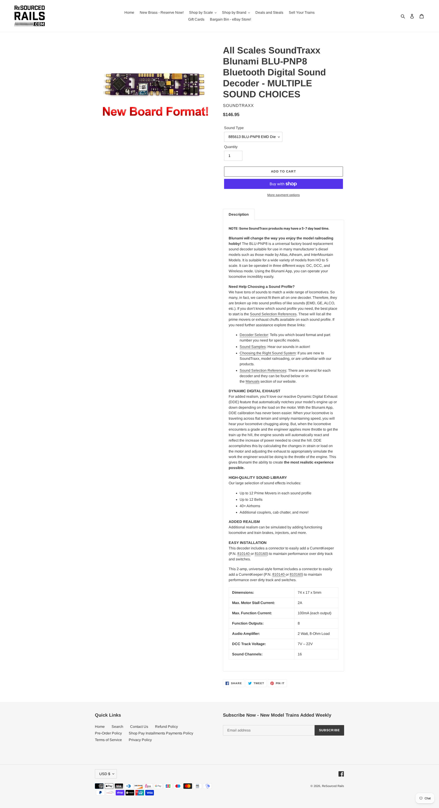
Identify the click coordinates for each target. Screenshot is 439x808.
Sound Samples (253, 347)
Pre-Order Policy (108, 733)
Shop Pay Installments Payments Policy (161, 733)
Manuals (253, 381)
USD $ (104, 774)
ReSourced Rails (333, 786)
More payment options (283, 195)
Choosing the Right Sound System (268, 353)
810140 (244, 554)
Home (100, 727)
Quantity (231, 147)
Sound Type (234, 128)
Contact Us (139, 727)
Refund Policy (166, 727)
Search (117, 727)
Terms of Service (108, 740)
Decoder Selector (254, 335)
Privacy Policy (140, 740)
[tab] (238, 214)
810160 (261, 554)
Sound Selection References (273, 314)
